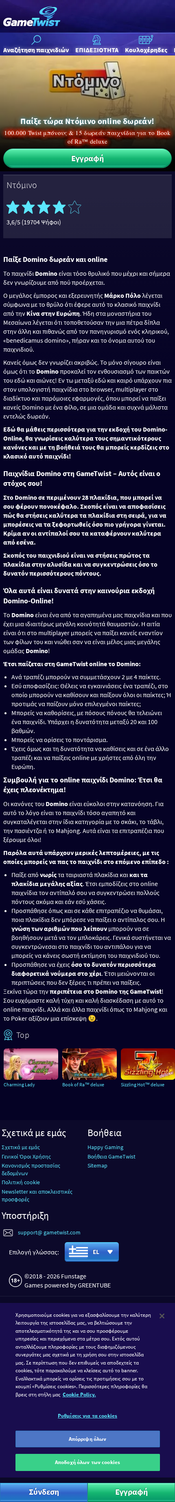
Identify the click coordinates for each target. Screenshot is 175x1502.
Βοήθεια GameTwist (112, 1156)
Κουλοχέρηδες (146, 50)
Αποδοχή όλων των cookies (87, 1462)
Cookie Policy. (79, 1394)
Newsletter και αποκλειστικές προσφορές (37, 1195)
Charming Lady (19, 1084)
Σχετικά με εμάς (21, 1147)
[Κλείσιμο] (162, 1316)
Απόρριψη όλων (88, 1439)
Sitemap (97, 1165)
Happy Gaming (105, 1147)
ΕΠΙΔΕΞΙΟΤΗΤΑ (96, 50)
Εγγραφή (87, 158)
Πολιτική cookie (21, 1182)
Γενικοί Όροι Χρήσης (26, 1156)
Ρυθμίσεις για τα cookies (87, 1415)
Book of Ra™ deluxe (83, 1084)
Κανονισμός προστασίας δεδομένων (31, 1169)
